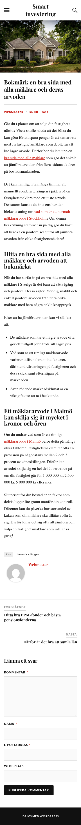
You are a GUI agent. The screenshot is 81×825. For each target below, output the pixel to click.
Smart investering (40, 10)
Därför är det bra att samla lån (50, 641)
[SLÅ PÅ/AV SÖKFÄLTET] (74, 10)
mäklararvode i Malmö (22, 441)
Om (8, 554)
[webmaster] (16, 580)
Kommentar (16, 672)
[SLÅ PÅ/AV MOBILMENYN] (6, 10)
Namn (10, 724)
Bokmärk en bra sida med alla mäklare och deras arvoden (38, 89)
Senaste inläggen (27, 554)
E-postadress (17, 745)
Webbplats (14, 766)
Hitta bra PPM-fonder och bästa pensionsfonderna (32, 617)
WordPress (49, 816)
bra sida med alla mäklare (24, 157)
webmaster (13, 112)
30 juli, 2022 (39, 112)
